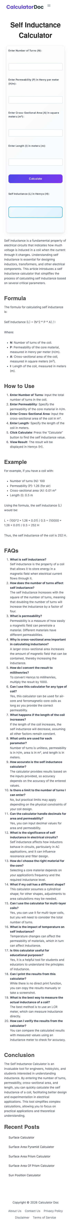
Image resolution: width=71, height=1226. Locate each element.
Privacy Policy (53, 1211)
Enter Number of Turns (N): (25, 50)
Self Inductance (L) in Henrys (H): (28, 193)
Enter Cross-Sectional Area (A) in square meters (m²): (33, 114)
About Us (14, 1211)
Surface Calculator (21, 1137)
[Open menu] (58, 5)
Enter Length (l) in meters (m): (27, 145)
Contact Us (32, 1211)
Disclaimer (22, 1217)
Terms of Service (44, 1217)
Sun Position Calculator (25, 1175)
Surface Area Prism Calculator (29, 1156)
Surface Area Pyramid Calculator (31, 1147)
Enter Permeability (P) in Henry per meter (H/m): (33, 81)
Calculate (35, 178)
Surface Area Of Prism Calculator (31, 1165)
